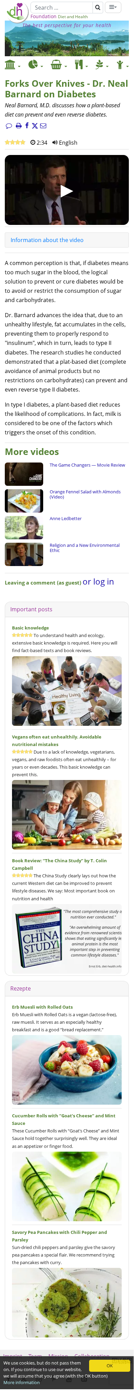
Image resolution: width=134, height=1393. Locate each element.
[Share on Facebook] (27, 126)
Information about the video (47, 240)
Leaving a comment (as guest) (44, 582)
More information (21, 1382)
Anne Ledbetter (66, 518)
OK (110, 1365)
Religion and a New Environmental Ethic (85, 548)
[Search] (98, 7)
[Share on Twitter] (35, 126)
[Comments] (9, 126)
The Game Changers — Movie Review (87, 465)
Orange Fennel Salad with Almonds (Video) (85, 494)
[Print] (18, 126)
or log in (98, 581)
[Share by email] (43, 126)
